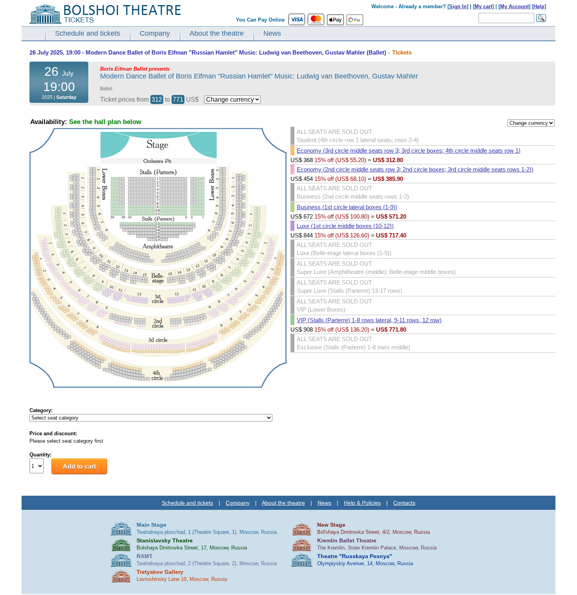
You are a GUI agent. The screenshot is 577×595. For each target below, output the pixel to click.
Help (538, 6)
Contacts (404, 503)
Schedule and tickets (87, 33)
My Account (514, 6)
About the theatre (217, 33)
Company (155, 33)
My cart (483, 6)
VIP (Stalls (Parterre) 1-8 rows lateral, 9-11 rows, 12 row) (369, 320)
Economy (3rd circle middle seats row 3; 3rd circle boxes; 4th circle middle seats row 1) (408, 150)
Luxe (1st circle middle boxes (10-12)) (345, 226)
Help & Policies (362, 503)
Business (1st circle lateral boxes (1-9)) (347, 207)
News (272, 33)
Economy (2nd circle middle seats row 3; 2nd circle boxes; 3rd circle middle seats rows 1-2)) (415, 169)
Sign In (458, 6)
